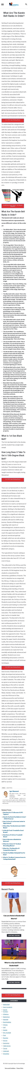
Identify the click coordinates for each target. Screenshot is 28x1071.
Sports (5, 1010)
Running (5, 1038)
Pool (4, 1035)
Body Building (7, 1022)
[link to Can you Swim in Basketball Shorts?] (14, 903)
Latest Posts (9, 787)
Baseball (5, 1019)
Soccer (5, 1040)
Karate (5, 1030)
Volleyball (6, 1051)
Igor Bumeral (14, 791)
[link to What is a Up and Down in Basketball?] (14, 950)
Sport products (7, 1007)
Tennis (5, 1048)
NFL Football (7, 1032)
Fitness (5, 1025)
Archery (5, 1011)
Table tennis (6, 1046)
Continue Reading (14, 935)
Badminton (6, 1017)
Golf (4, 1027)
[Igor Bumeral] (5, 797)
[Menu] (2, 4)
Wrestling (6, 1054)
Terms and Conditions (10, 1068)
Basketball (6, 1004)
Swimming (6, 1043)
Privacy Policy (19, 1068)
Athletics (6, 1014)
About (3, 787)
